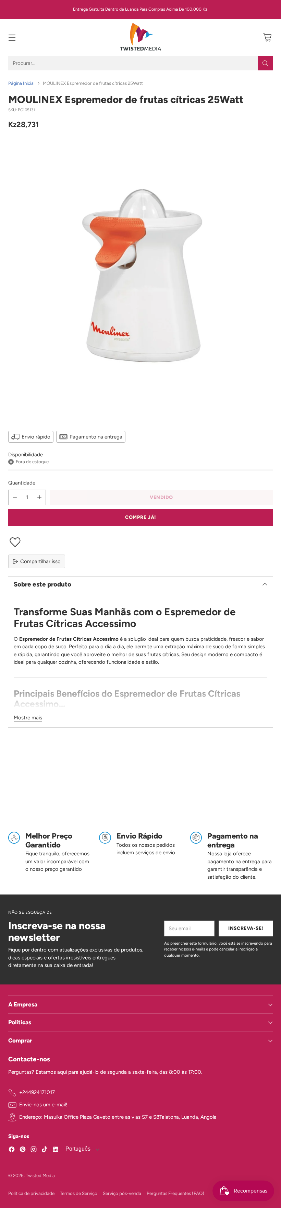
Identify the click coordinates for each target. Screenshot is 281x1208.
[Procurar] (265, 63)
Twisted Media (40, 1175)
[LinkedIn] (55, 1150)
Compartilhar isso (40, 561)
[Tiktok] (44, 1150)
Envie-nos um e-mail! (43, 1105)
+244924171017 (37, 1092)
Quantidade (21, 483)
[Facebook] (12, 1150)
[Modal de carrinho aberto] (267, 38)
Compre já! (140, 517)
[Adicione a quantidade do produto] (39, 497)
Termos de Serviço (78, 1193)
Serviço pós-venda (122, 1193)
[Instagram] (33, 1150)
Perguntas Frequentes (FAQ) (175, 1193)
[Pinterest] (23, 1150)
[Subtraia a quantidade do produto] (15, 497)
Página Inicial (21, 83)
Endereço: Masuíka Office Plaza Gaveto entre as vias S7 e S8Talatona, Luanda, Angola (118, 1117)
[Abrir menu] (12, 38)
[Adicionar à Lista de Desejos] (140, 542)
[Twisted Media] (140, 37)
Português (77, 1149)
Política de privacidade (31, 1193)
